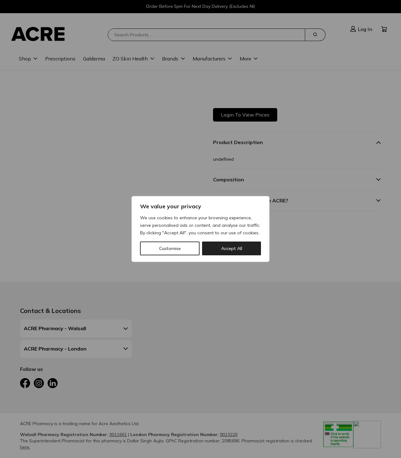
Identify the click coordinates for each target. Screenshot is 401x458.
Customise (170, 248)
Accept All (231, 248)
